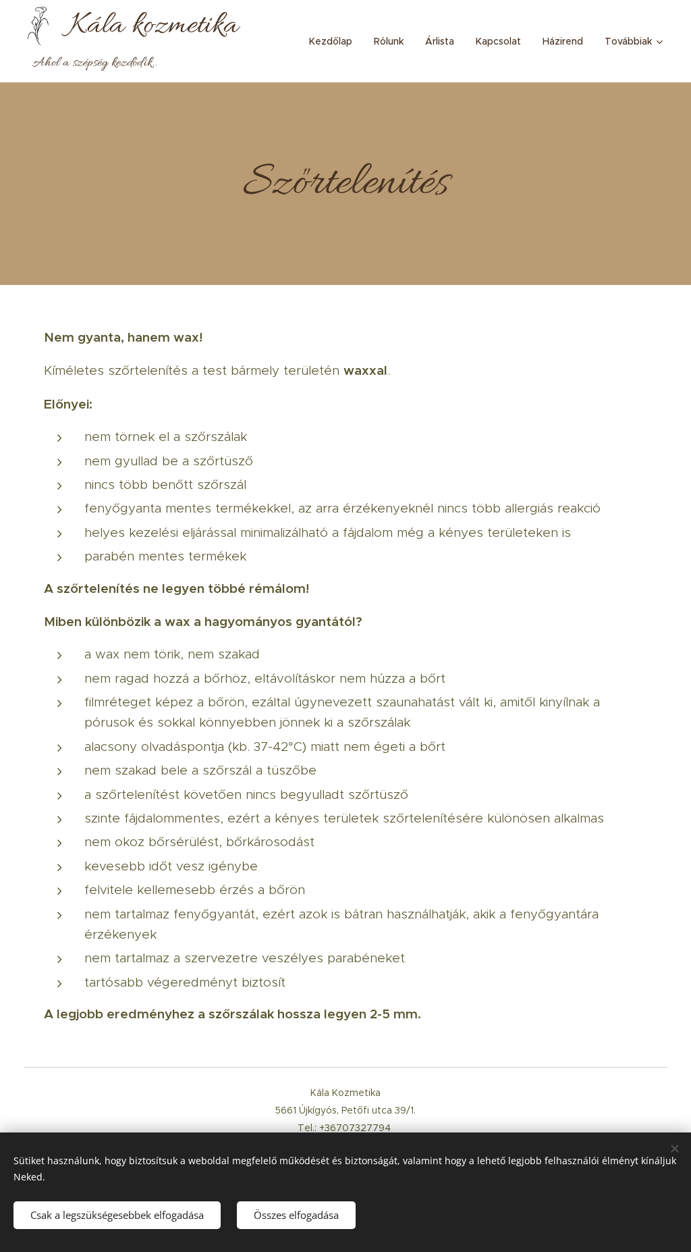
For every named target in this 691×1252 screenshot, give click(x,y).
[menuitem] (334, 41)
